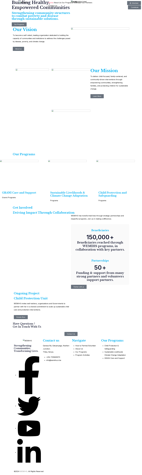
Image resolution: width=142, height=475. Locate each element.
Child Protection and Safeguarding (112, 194)
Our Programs (67, 3)
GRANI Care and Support (19, 192)
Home (50, 3)
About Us (57, 3)
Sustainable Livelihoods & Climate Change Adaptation (69, 194)
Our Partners (87, 3)
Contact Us (52, 6)
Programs (12, 197)
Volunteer (77, 3)
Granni (4, 197)
